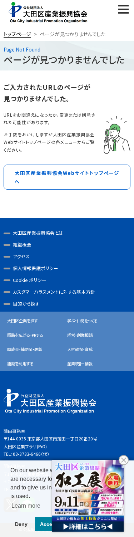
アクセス (21, 256)
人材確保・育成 (80, 349)
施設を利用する (20, 363)
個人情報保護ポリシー (35, 268)
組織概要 (22, 244)
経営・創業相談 (80, 335)
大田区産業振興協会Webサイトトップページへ (67, 177)
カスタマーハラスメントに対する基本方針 (54, 291)
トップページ (17, 34)
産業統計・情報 (80, 363)
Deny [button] (21, 524)
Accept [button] (48, 524)
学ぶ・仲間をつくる (82, 320)
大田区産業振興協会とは (38, 232)
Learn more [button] (25, 506)
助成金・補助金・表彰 (24, 349)
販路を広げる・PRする (25, 335)
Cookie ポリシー (29, 280)
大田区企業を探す (22, 320)
